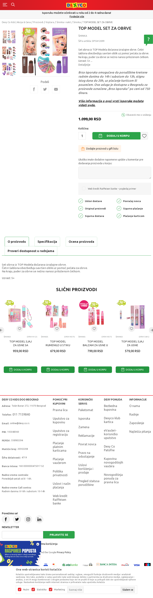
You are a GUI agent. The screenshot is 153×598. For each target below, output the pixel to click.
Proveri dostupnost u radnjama (31, 251)
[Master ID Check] (54, 564)
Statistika (41, 590)
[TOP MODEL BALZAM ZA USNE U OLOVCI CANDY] (95, 316)
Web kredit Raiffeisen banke (60, 499)
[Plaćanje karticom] (119, 215)
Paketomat (85, 410)
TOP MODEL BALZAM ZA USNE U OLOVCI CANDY (95, 345)
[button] (144, 136)
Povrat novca (87, 444)
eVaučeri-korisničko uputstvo (111, 434)
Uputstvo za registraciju (61, 432)
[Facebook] (34, 89)
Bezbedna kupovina (110, 407)
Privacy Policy (64, 552)
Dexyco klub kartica (112, 420)
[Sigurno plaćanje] (119, 208)
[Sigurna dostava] (80, 215)
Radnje (134, 414)
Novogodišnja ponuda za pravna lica (113, 478)
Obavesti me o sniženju (138, 114)
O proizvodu (17, 241)
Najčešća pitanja (140, 431)
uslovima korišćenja (46, 543)
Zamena (83, 427)
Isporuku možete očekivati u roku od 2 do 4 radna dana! (76, 12)
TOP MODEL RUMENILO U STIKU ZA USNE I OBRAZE (58, 345)
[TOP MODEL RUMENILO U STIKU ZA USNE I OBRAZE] (58, 316)
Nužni (26, 590)
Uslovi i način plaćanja (62, 485)
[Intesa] (107, 564)
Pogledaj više (77, 16)
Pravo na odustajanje (86, 454)
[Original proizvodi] (80, 208)
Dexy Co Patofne (109, 448)
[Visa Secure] (46, 564)
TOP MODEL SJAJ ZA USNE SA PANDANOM (20, 345)
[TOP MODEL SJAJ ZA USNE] (132, 316)
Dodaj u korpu (118, 135)
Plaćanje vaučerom (59, 460)
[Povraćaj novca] (119, 200)
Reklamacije (86, 435)
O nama (134, 406)
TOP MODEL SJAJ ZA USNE (132, 343)
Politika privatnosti (60, 473)
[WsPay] (87, 564)
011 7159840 (21, 414)
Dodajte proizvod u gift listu (102, 148)
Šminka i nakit (64, 22)
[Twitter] (17, 519)
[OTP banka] (70, 564)
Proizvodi (38, 22)
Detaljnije (84, 64)
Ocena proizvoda (81, 241)
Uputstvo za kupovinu (61, 420)
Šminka (77, 22)
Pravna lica (60, 410)
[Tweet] (45, 89)
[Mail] (56, 89)
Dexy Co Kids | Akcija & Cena (16, 22)
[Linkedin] (39, 519)
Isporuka (84, 418)
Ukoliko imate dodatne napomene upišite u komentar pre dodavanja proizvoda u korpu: (110, 161)
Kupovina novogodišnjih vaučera (113, 462)
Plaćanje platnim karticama (59, 446)
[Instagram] (28, 519)
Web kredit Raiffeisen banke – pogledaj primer (112, 188)
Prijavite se (59, 534)
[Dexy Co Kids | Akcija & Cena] (76, 5)
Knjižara (50, 22)
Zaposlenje (136, 423)
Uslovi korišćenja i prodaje (85, 468)
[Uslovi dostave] (80, 200)
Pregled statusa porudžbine (88, 482)
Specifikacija (47, 241)
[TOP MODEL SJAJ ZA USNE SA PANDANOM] (20, 316)
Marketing (59, 590)
